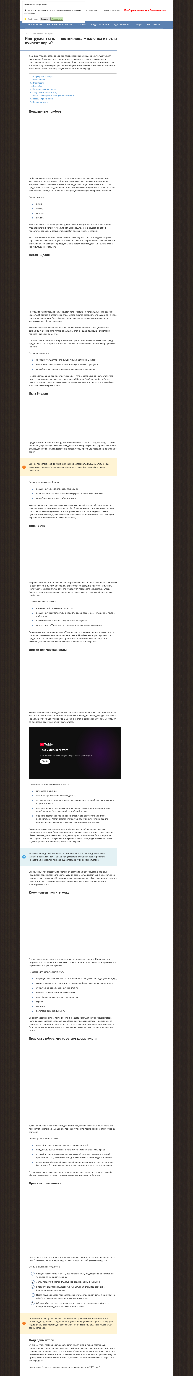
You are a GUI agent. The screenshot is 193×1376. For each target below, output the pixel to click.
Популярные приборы (42, 76)
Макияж (82, 24)
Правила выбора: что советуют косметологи (53, 95)
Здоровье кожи (121, 24)
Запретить (45, 19)
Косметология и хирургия (59, 24)
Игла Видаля (38, 83)
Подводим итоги (40, 102)
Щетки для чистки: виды (44, 89)
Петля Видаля (38, 79)
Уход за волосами (100, 24)
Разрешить (57, 19)
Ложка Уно (37, 86)
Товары (138, 24)
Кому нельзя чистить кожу (44, 92)
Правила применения (42, 99)
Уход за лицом (35, 24)
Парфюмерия (153, 24)
